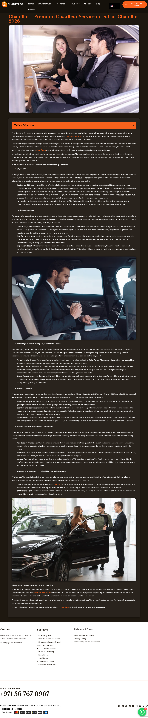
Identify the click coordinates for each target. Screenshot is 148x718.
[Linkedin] (130, 706)
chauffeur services (42, 592)
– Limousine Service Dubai (48, 642)
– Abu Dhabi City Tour (46, 648)
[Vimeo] (143, 706)
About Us (88, 4)
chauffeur (57, 484)
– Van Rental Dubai (45, 661)
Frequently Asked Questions (87, 642)
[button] (133, 125)
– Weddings (42, 658)
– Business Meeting (45, 652)
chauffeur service (73, 136)
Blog (98, 4)
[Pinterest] (123, 706)
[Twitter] (126, 706)
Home (31, 4)
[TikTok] (147, 706)
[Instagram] (119, 706)
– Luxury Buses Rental (47, 664)
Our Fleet (75, 4)
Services (61, 4)
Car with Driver (44, 4)
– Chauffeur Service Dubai (48, 639)
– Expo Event (42, 655)
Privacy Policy (80, 638)
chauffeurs (41, 150)
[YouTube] (133, 706)
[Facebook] (137, 706)
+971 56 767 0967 (24, 694)
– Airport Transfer (45, 645)
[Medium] (140, 706)
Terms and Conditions (84, 635)
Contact (31, 9)
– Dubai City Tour (44, 635)
